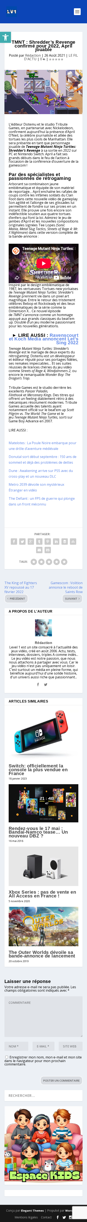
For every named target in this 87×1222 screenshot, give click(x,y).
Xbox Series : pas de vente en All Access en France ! (42, 894)
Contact (46, 1217)
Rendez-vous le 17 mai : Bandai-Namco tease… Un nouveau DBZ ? (38, 832)
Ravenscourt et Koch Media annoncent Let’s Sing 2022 (44, 339)
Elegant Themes (32, 1210)
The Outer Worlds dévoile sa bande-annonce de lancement (42, 954)
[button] (5, 37)
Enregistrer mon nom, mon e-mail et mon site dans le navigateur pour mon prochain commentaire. (43, 1061)
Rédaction (33, 55)
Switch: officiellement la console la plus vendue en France (38, 769)
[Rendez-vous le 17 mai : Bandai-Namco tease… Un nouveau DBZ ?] (44, 803)
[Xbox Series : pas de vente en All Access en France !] (44, 866)
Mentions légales (26, 1217)
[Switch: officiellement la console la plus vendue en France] (44, 735)
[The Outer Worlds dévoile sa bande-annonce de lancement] (44, 926)
